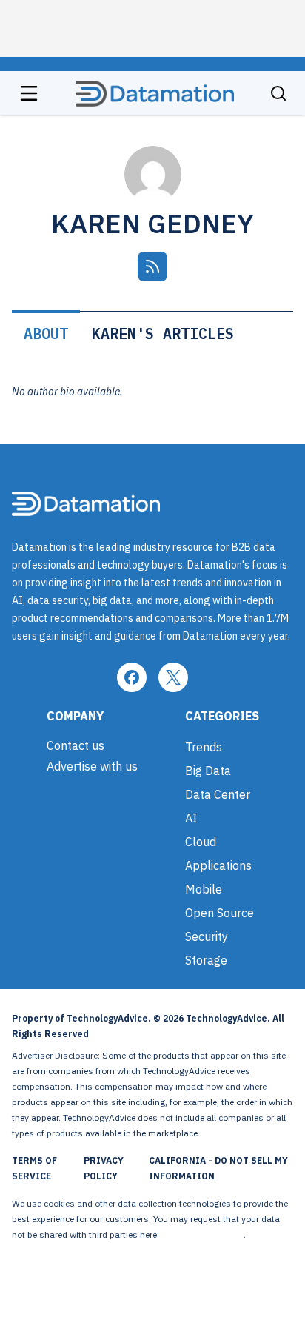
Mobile (203, 889)
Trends (203, 747)
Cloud (200, 841)
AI (191, 818)
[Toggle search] (278, 93)
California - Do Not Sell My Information (218, 1168)
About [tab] (46, 333)
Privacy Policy (104, 1168)
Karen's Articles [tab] (163, 333)
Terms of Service (34, 1168)
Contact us (75, 745)
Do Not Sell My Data (202, 1234)
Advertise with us (92, 766)
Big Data (208, 770)
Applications (218, 865)
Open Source (219, 912)
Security (206, 936)
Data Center (217, 794)
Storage (206, 960)
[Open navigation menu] (29, 93)
